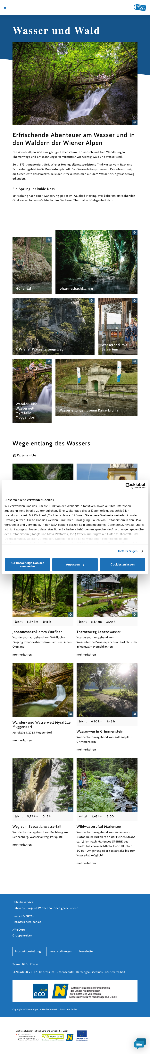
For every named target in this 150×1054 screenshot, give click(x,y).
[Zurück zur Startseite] (140, 7)
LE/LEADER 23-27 (24, 972)
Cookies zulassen (123, 564)
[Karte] (12, 8)
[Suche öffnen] (23, 8)
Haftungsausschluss (89, 972)
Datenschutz (65, 972)
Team (16, 964)
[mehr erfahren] (32, 265)
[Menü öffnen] (5, 8)
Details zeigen (128, 551)
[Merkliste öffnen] (19, 8)
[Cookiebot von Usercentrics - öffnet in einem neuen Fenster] (128, 486)
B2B (25, 964)
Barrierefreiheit (115, 972)
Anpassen (73, 564)
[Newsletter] (16, 8)
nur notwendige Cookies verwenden (27, 564)
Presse (34, 964)
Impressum (46, 972)
